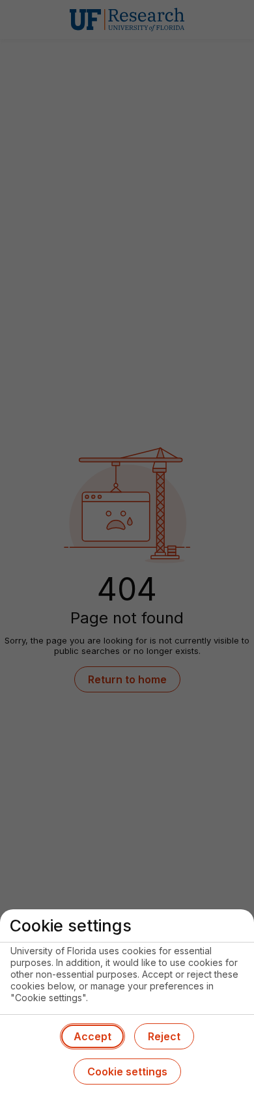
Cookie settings (127, 1071)
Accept (92, 1036)
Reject (164, 1036)
